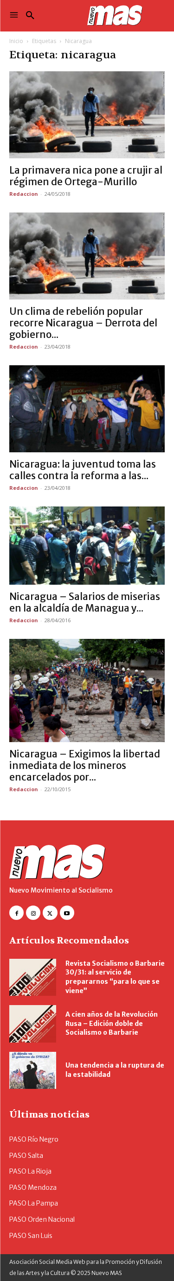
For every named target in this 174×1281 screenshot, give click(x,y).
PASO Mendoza (33, 1187)
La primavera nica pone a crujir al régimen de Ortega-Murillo (85, 176)
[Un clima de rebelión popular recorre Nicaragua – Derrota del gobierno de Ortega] (87, 256)
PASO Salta (26, 1155)
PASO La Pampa (33, 1203)
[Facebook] (16, 913)
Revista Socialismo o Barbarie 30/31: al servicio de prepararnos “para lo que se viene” (115, 977)
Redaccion (23, 193)
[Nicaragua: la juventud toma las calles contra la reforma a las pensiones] (87, 408)
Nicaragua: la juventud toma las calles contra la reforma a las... (82, 470)
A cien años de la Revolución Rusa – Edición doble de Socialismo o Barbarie (111, 1023)
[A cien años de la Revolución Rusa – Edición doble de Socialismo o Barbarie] (32, 1023)
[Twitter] (50, 913)
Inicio (16, 41)
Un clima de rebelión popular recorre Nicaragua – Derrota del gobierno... (83, 323)
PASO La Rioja (30, 1171)
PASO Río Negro (33, 1139)
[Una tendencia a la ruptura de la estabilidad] (32, 1070)
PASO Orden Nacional (42, 1219)
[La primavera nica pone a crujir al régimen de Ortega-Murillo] (87, 114)
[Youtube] (67, 913)
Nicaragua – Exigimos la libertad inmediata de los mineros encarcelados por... (84, 765)
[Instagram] (33, 913)
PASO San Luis (30, 1235)
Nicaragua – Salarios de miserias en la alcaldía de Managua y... (84, 602)
